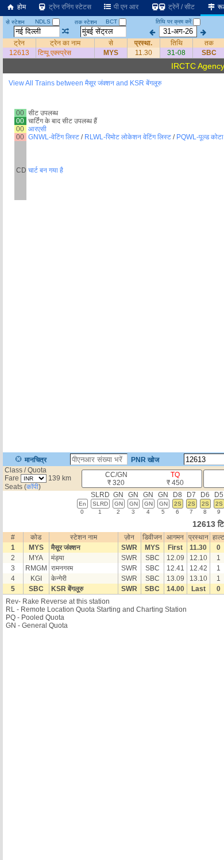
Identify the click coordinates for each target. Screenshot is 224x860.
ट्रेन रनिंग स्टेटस (69, 7)
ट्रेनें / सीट (181, 7)
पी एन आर (125, 7)
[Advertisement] (112, 128)
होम (21, 7)
